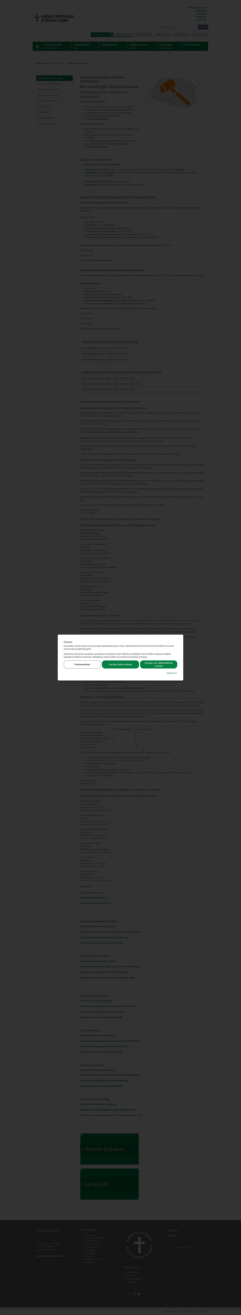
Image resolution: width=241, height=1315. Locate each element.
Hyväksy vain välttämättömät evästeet (159, 664)
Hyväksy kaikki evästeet (120, 664)
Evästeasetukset (82, 664)
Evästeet (172, 672)
